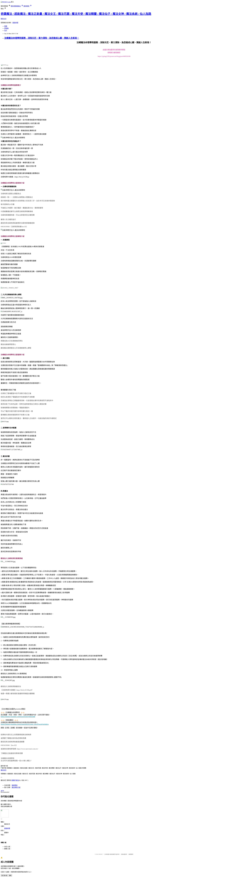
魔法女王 (3, 770)
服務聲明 (131, 854)
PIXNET (101, 854)
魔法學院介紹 (16, 787)
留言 (17, 780)
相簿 (5, 26)
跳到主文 (3, 19)
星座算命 (14, 785)
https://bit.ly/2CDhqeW (24, 690)
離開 (10, 875)
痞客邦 (13, 780)
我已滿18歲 (4, 875)
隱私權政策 (124, 854)
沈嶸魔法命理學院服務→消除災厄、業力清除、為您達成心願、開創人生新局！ (41, 38)
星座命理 (15, 22)
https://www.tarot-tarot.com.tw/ (27, 749)
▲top (2, 790)
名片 (5, 30)
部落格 (6, 28)
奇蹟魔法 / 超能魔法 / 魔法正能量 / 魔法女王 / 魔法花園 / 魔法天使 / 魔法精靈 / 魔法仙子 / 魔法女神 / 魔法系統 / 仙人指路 (76, 13)
